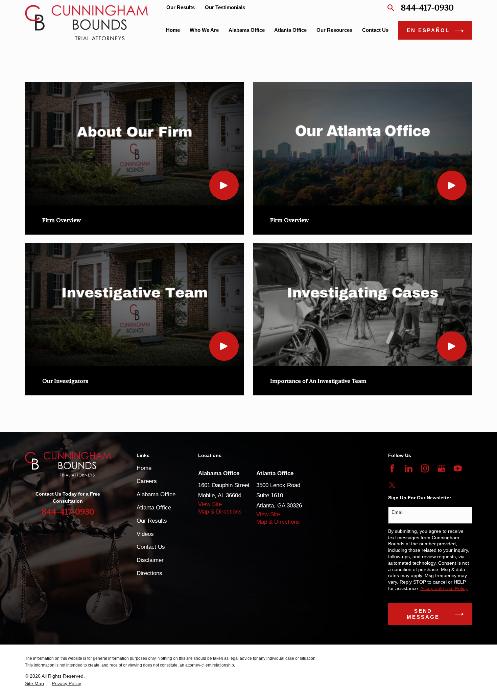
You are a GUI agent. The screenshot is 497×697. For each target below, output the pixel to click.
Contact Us (151, 547)
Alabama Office (156, 494)
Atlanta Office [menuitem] (290, 30)
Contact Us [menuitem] (375, 30)
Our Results (180, 7)
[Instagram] (425, 468)
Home (144, 468)
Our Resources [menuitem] (334, 30)
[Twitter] (392, 485)
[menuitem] (34, 683)
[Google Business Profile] (441, 468)
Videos (145, 534)
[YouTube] (458, 468)
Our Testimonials (225, 7)
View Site (210, 504)
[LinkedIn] (408, 468)
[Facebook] (392, 468)
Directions (149, 573)
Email (397, 512)
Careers (147, 481)
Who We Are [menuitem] (204, 30)
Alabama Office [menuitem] (247, 30)
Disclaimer (150, 560)
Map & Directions (220, 511)
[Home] (86, 22)
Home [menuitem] (173, 30)
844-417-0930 (427, 7)
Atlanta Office (154, 507)
